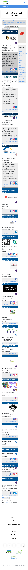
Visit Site (11, 109)
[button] (21, 34)
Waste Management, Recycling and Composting (22, 78)
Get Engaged (7, 6)
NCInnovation (5, 74)
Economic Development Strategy (14, 524)
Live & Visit (14, 531)
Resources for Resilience (8, 356)
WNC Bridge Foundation (8, 145)
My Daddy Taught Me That (8, 345)
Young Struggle (6, 403)
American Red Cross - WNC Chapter (8, 450)
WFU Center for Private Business (7, 31)
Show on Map (12, 71)
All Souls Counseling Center (8, 113)
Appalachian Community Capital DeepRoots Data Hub (9, 216)
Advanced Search (12, 21)
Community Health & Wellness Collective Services (9, 259)
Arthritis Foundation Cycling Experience (9, 237)
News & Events (14, 535)
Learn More (5, 71)
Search (5, 21)
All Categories (7, 24)
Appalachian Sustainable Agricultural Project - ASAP (8, 464)
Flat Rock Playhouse (7, 284)
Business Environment (14, 521)
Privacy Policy (21, 565)
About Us (14, 538)
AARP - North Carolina (7, 424)
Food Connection (6, 307)
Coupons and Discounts (18, 22)
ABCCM (4, 439)
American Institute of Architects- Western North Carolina (8, 190)
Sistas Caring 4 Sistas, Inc (8, 379)
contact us (7, 502)
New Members (8, 22)
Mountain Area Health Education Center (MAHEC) (8, 326)
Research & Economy (14, 528)
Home (3, 6)
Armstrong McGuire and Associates (8, 479)
